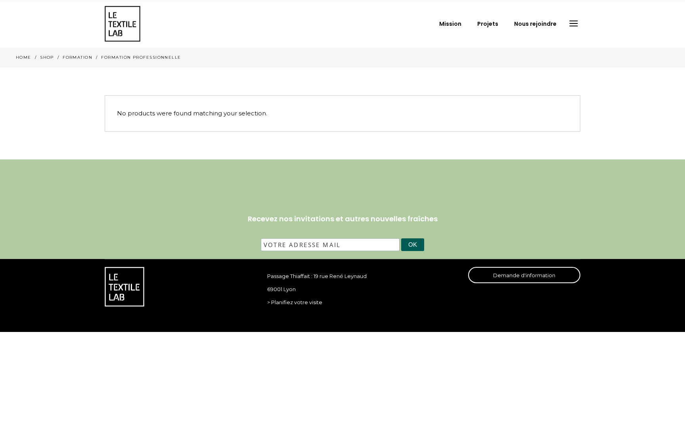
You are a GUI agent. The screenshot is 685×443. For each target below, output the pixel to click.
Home (23, 57)
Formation (77, 57)
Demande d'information (524, 275)
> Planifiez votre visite (294, 302)
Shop (47, 57)
